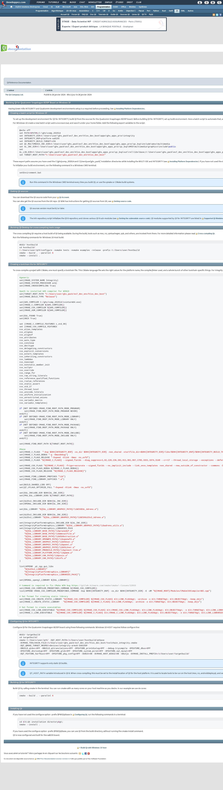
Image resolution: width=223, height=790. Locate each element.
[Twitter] (83, 753)
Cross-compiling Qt (206, 234)
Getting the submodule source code (134, 218)
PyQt (151, 14)
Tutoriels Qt (103, 14)
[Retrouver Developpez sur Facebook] (220, 15)
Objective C (131, 11)
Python (156, 11)
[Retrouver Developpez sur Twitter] (217, 15)
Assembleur (84, 11)
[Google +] (88, 753)
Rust (164, 11)
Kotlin (120, 11)
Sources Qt (125, 14)
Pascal (141, 11)
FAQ (64, 2)
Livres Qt (135, 14)
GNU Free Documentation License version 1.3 (54, 759)
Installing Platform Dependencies (130, 109)
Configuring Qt (81, 715)
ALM (57, 7)
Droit (129, 2)
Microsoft (67, 7)
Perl (148, 11)
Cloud (45, 7)
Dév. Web (84, 7)
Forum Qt (75, 14)
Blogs (72, 2)
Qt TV (144, 14)
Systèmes (143, 7)
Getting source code (122, 201)
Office (123, 7)
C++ (98, 11)
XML (183, 11)
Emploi (108, 2)
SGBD (115, 7)
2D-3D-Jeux (71, 11)
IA (52, 7)
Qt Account (64, 197)
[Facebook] (85, 753)
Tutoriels (53, 2)
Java (75, 7)
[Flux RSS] (214, 15)
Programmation (103, 7)
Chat (82, 2)
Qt (177, 11)
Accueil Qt (65, 14)
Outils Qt (114, 14)
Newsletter (94, 2)
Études (119, 2)
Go (114, 11)
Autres (190, 11)
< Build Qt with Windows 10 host (92, 748)
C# (104, 11)
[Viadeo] (80, 753)
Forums (40, 2)
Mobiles (132, 7)
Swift (171, 11)
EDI (92, 7)
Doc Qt (93, 14)
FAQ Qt (85, 14)
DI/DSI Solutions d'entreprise (27, 7)
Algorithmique (57, 11)
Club (138, 2)
